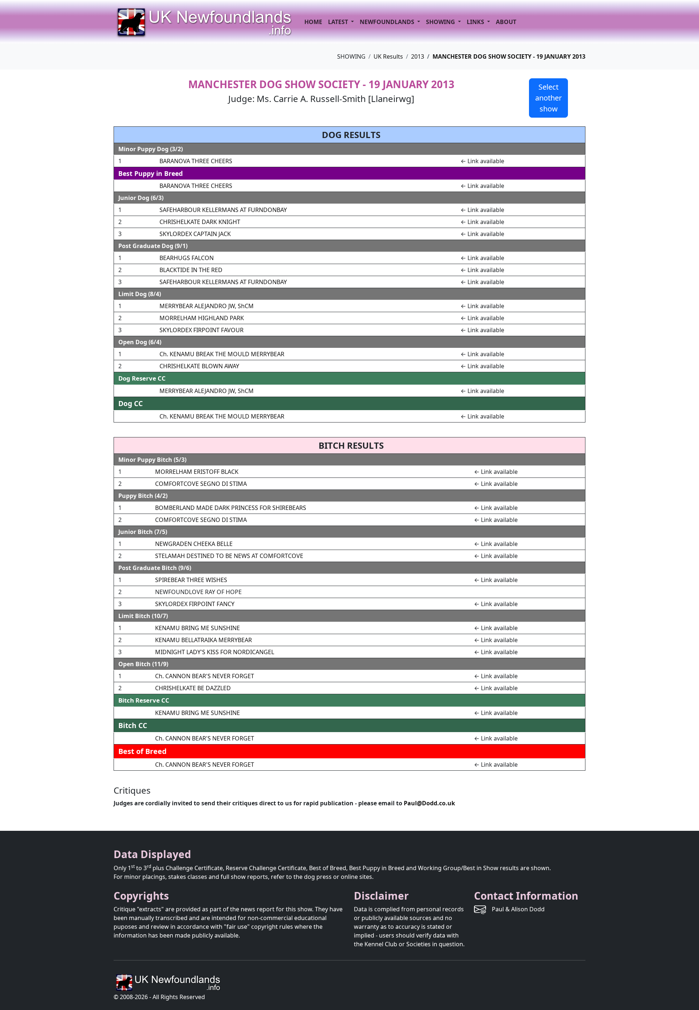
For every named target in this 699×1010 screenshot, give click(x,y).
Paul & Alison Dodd (518, 909)
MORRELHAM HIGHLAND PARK (201, 318)
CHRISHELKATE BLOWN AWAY (199, 366)
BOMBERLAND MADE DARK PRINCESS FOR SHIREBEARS (230, 508)
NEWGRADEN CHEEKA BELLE (194, 544)
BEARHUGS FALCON (186, 258)
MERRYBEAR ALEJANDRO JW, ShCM (206, 306)
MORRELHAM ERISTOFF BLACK (196, 472)
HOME (313, 22)
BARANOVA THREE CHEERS (195, 161)
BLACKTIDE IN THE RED (190, 270)
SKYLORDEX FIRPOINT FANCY (194, 604)
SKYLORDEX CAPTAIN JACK (195, 234)
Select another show (548, 98)
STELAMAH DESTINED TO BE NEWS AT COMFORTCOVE (229, 556)
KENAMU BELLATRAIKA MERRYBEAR (203, 640)
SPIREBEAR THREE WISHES (191, 580)
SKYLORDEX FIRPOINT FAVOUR (201, 330)
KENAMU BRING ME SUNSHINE (197, 628)
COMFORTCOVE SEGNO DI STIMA (201, 484)
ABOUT (506, 22)
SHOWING (441, 22)
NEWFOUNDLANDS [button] (388, 22)
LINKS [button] (476, 22)
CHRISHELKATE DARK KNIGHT (199, 222)
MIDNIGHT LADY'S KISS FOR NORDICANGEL (214, 652)
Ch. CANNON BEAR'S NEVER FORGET (204, 676)
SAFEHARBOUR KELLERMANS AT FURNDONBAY (223, 210)
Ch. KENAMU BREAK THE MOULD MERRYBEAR (221, 354)
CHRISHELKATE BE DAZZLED (193, 688)
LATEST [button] (339, 22)
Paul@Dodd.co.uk (429, 803)
